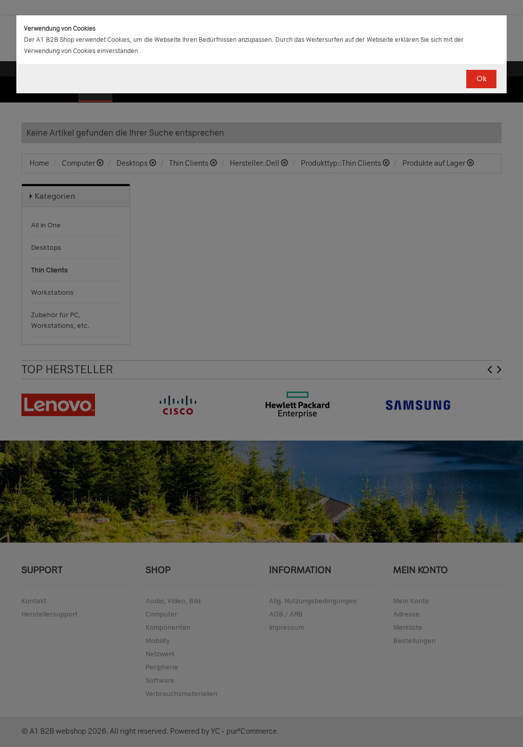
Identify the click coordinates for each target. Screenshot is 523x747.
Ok (481, 78)
